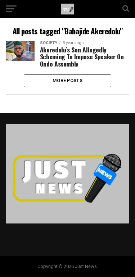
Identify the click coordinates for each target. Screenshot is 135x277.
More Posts (67, 80)
